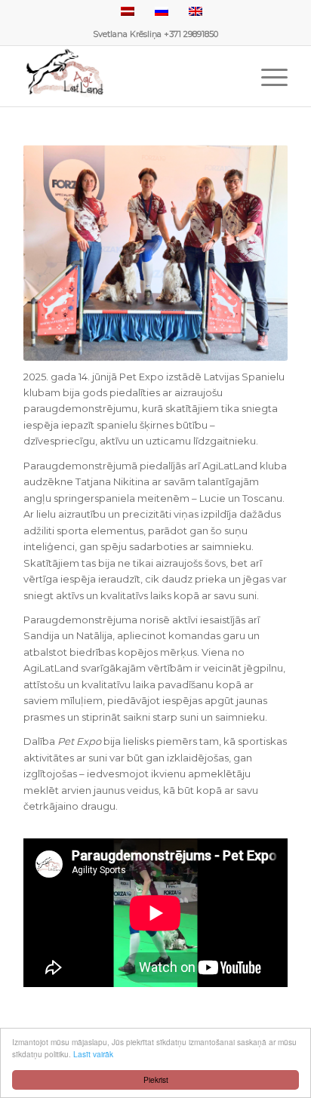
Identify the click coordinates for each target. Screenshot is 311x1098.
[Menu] (267, 76)
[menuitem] (267, 76)
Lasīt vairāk (93, 1054)
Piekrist (155, 1079)
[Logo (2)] (129, 76)
